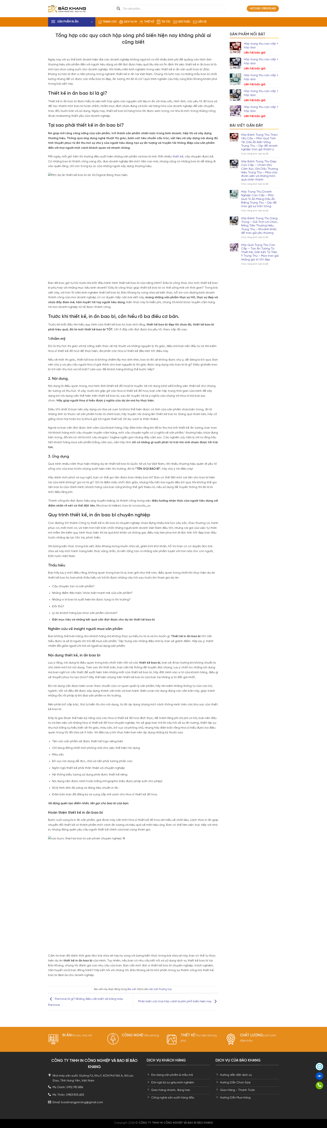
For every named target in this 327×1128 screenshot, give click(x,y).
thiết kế (177, 156)
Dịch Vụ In (130, 22)
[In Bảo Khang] (67, 8)
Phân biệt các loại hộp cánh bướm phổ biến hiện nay (175, 1001)
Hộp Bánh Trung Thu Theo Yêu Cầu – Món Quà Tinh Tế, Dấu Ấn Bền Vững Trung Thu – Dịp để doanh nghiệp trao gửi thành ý (259, 142)
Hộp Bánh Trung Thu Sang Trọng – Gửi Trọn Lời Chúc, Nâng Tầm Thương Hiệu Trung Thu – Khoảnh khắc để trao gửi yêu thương (259, 226)
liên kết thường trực (160, 989)
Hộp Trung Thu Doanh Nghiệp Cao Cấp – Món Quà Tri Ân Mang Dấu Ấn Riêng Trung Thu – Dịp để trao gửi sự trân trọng (258, 199)
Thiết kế (149, 22)
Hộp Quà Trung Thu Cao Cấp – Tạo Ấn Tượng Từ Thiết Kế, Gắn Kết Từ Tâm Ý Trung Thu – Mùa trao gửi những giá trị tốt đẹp (260, 252)
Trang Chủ (110, 22)
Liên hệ (202, 22)
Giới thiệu (184, 22)
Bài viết (132, 989)
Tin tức (166, 22)
